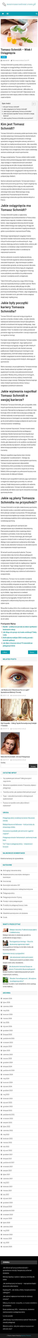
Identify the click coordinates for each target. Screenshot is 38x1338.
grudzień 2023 (8, 1090)
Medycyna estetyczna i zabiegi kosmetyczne (18, 889)
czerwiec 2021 (8, 1178)
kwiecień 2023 (8, 1098)
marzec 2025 (7, 1058)
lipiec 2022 (6, 1126)
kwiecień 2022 (8, 1138)
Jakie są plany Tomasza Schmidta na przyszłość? (18, 118)
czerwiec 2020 (8, 1226)
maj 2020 (6, 1230)
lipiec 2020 (6, 1222)
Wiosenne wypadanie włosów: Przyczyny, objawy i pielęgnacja (19, 786)
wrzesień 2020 (8, 1214)
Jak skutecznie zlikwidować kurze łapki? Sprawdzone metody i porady (15, 691)
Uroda (3, 57)
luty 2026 (6, 1022)
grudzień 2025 (8, 1030)
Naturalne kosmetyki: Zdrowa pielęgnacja (15, 757)
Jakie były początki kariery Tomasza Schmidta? (17, 111)
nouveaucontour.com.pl (20, 60)
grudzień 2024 (8, 1062)
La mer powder (8, 1316)
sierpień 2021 (7, 1170)
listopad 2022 (7, 1110)
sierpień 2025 (7, 1046)
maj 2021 (6, 1182)
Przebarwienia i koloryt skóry (12, 909)
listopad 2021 (7, 1158)
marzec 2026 (7, 1018)
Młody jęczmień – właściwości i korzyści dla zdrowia (6, 652)
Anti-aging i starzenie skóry (12, 870)
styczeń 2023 (7, 1102)
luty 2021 (6, 1194)
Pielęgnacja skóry (9, 893)
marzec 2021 (7, 1190)
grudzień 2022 (8, 1106)
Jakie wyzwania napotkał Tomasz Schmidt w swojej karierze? (18, 115)
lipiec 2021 (6, 1174)
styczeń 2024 (7, 1086)
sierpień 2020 (7, 1218)
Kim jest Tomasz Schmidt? (11, 107)
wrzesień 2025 (8, 1042)
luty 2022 (6, 1146)
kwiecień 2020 (8, 1234)
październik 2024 (8, 1070)
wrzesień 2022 (8, 1118)
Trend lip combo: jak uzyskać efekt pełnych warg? (19, 792)
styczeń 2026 (7, 1026)
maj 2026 (6, 1010)
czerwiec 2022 (8, 1130)
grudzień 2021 (8, 1154)
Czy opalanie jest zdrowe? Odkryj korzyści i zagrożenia (17, 780)
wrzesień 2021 (8, 1166)
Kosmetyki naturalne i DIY (11, 885)
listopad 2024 (7, 1066)
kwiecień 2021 (8, 1186)
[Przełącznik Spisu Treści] (32, 104)
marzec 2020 (7, 1238)
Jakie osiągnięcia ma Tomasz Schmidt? (15, 109)
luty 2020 (6, 1243)
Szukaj (3, 762)
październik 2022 (8, 1114)
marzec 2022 (7, 1142)
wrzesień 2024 (8, 1074)
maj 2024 (6, 1078)
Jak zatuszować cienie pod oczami (21, 957)
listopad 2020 (7, 1206)
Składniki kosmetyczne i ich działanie (15, 913)
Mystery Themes (26, 1335)
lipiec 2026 (6, 1002)
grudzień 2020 (8, 1202)
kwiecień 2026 (8, 1014)
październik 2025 (8, 1038)
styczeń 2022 (7, 1150)
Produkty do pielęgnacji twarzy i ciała (15, 905)
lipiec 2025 (6, 1050)
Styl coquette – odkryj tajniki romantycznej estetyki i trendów (19, 724)
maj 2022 (6, 1134)
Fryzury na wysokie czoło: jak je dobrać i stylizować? (16, 804)
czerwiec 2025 (8, 1054)
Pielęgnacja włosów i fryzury (12, 897)
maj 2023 (6, 1094)
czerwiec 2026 (8, 1006)
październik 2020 (8, 1210)
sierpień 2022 (7, 1122)
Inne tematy (7, 881)
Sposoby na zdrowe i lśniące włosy (33, 652)
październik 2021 (8, 1162)
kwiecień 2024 (8, 1082)
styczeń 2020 (7, 1246)
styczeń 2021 (7, 1198)
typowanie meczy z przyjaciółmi (13, 953)
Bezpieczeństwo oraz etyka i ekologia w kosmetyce (16, 876)
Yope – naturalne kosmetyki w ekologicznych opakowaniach (18, 797)
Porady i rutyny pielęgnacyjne (12, 901)
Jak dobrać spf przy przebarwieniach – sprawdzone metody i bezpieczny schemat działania (17, 1270)
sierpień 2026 (7, 998)
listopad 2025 (7, 1034)
